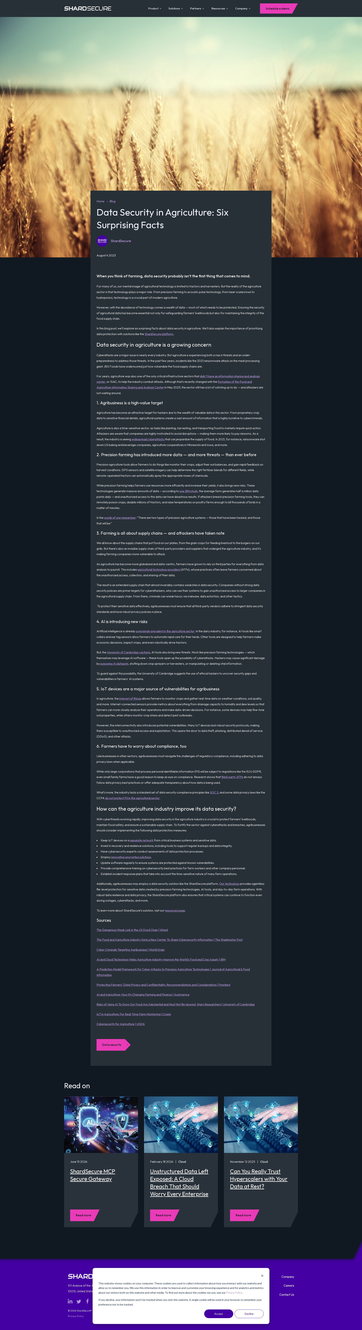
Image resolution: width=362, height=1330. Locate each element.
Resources (218, 8)
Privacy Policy (234, 1292)
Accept (218, 1313)
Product (153, 8)
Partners (195, 8)
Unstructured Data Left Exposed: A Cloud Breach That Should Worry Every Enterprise (179, 1182)
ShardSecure (121, 241)
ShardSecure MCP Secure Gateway (92, 1175)
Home (100, 201)
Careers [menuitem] (289, 1285)
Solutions (174, 8)
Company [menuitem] (287, 1277)
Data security (111, 1045)
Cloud (182, 1161)
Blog (112, 201)
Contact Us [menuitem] (286, 1294)
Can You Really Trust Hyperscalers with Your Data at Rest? (259, 1179)
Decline (249, 1313)
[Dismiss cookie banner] (262, 1276)
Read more (83, 1215)
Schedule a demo (277, 8)
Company (241, 8)
